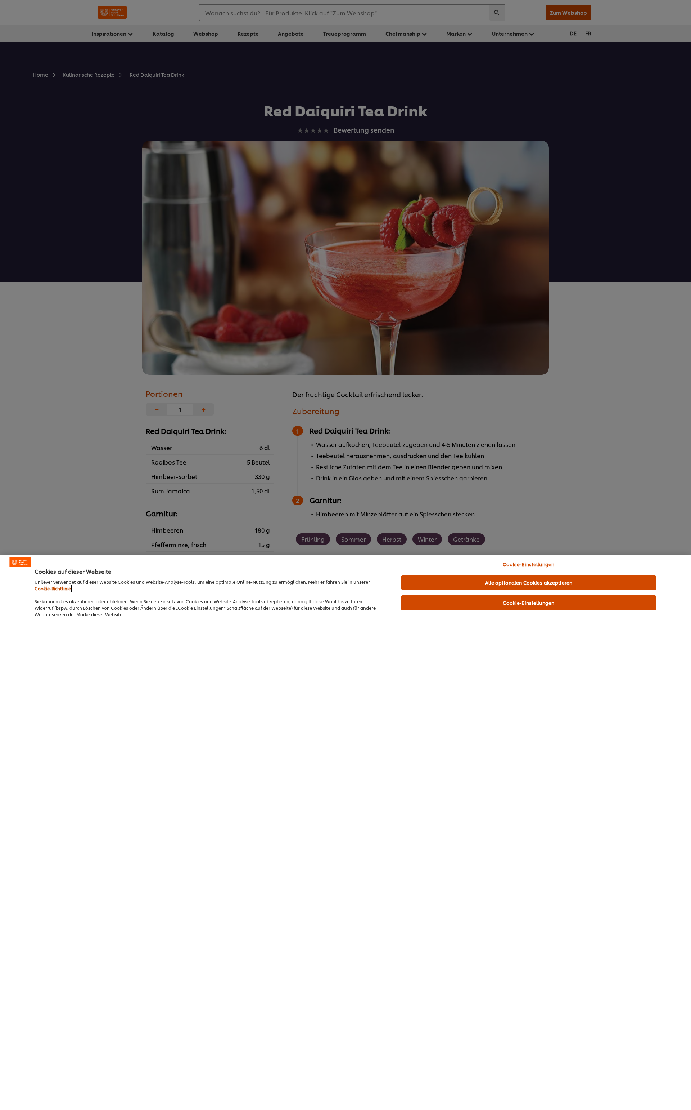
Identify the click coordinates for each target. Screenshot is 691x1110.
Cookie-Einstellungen (528, 564)
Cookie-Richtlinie (53, 588)
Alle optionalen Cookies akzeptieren (529, 582)
